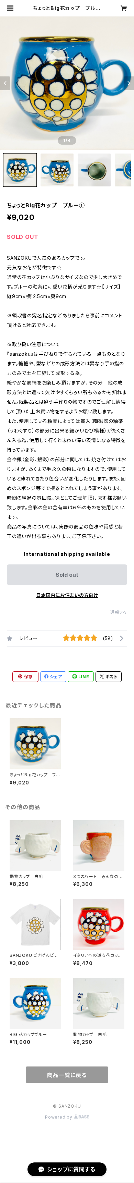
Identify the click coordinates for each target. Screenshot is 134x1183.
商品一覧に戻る (67, 1075)
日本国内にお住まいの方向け (67, 595)
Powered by (59, 1117)
